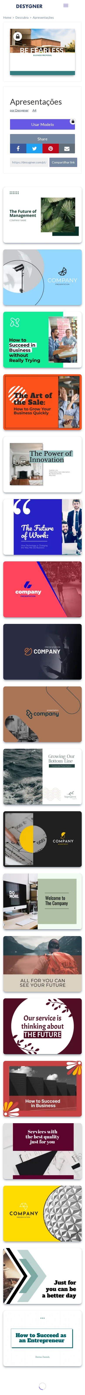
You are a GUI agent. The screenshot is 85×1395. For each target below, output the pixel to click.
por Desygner (19, 110)
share (42, 138)
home (7, 17)
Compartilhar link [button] (63, 162)
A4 (34, 110)
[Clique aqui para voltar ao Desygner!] (29, 9)
